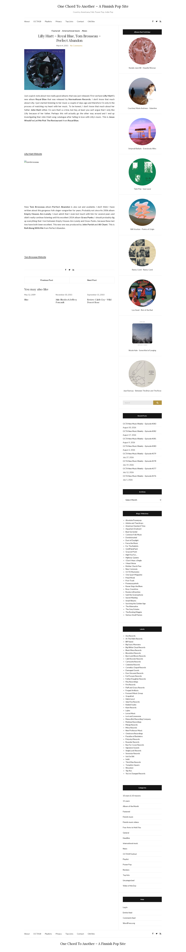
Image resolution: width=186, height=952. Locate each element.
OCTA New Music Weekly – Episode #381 (139, 439)
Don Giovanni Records (134, 673)
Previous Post (46, 280)
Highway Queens (132, 558)
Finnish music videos (131, 822)
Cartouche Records (133, 662)
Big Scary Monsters (133, 644)
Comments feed (129, 918)
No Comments (76, 45)
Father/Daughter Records (136, 679)
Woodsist (129, 768)
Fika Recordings (132, 682)
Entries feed (127, 913)
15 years (126, 801)
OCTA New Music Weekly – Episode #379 (139, 454)
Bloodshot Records (133, 653)
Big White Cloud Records (135, 647)
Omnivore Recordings (134, 733)
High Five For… (131, 555)
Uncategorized (128, 880)
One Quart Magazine (134, 575)
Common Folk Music (134, 535)
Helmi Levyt (130, 699)
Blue (26, 299)
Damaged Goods (132, 670)
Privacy (59, 21)
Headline (126, 838)
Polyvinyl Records (133, 739)
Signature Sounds (132, 748)
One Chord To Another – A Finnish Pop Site (93, 6)
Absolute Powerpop (134, 520)
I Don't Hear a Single (134, 560)
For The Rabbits (132, 546)
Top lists (126, 875)
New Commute (131, 569)
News (84, 31)
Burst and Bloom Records (136, 656)
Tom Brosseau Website (35, 257)
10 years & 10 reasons (132, 796)
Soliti (127, 759)
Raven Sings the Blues (134, 586)
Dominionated (131, 537)
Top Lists (69, 21)
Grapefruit (130, 696)
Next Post (92, 280)
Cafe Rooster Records (134, 659)
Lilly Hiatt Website (33, 153)
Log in (125, 907)
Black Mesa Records (133, 650)
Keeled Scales (131, 705)
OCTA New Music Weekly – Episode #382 (139, 431)
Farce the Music (132, 543)
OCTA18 (37, 21)
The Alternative (132, 606)
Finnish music (128, 817)
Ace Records (130, 636)
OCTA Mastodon (132, 572)
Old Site (91, 21)
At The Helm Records (134, 639)
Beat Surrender (132, 532)
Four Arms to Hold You (132, 827)
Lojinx (128, 710)
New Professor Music (134, 730)
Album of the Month (131, 806)
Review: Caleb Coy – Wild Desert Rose (99, 301)
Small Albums (131, 601)
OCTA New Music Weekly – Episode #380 (139, 446)
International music (71, 31)
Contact (80, 21)
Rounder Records (132, 742)
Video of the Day (129, 886)
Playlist (126, 859)
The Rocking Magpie (134, 612)
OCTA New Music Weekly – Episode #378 (139, 461)
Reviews (126, 870)
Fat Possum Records (134, 676)
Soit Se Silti (130, 756)
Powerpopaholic (132, 583)
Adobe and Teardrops (134, 523)
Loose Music (130, 713)
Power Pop (127, 864)
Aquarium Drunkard (133, 529)
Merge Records (132, 725)
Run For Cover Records (135, 745)
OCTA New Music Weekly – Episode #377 (139, 468)
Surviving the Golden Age (136, 603)
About (27, 21)
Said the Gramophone (134, 595)
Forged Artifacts (132, 690)
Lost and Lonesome (133, 716)
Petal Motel (130, 578)
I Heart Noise (131, 563)
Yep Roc (129, 771)
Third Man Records (133, 762)
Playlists (48, 21)
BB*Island (129, 642)
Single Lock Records (133, 751)
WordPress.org (129, 923)
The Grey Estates (132, 609)
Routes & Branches (133, 592)
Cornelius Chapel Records (136, 667)
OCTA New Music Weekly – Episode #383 (139, 424)
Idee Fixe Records (133, 702)
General (126, 833)
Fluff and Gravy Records (135, 687)
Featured (56, 31)
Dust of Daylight (132, 540)
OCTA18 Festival (130, 854)
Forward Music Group (134, 693)
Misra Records (131, 728)
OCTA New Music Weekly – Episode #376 (139, 476)
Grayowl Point (131, 552)
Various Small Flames (134, 615)
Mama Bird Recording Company (138, 719)
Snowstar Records (133, 753)
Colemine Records (133, 665)
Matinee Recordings (133, 722)
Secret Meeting (132, 598)
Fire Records (130, 685)
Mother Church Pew (133, 566)
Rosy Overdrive (132, 589)
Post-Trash (130, 580)
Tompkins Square (132, 765)
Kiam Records (131, 707)
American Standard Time (135, 526)
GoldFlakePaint (132, 549)
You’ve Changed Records (135, 773)
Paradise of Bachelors (134, 736)
